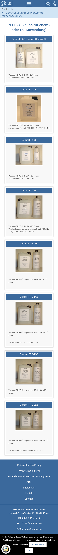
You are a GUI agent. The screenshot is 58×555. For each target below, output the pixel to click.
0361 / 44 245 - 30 (32, 523)
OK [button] (29, 551)
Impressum (29, 487)
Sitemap (29, 498)
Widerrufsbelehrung (29, 470)
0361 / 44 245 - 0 (31, 518)
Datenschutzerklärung (29, 465)
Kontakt (29, 493)
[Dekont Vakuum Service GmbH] (3, 3)
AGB (29, 482)
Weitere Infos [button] (38, 545)
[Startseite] (2, 13)
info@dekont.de (33, 529)
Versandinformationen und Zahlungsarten (29, 476)
